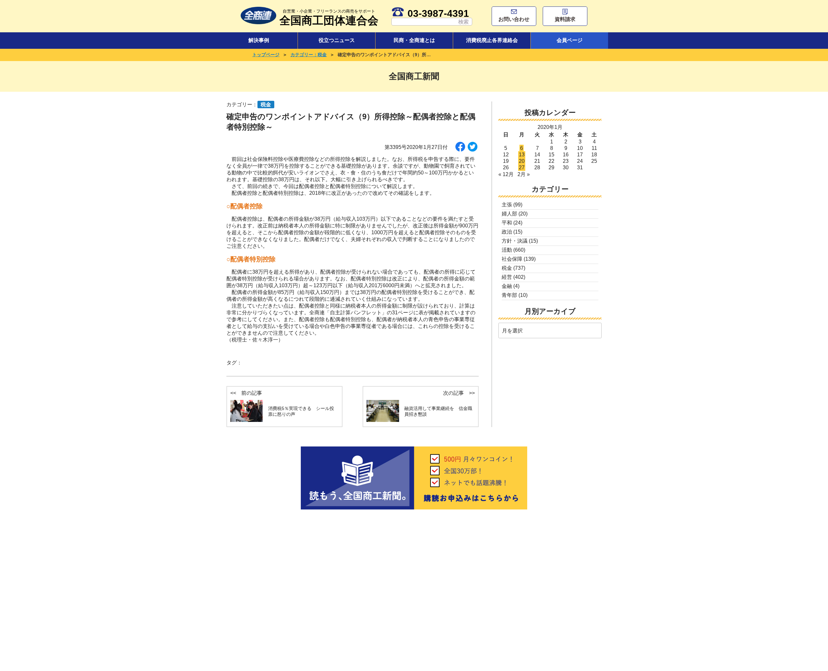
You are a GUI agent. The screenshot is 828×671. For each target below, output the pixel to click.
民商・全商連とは (414, 40)
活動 (507, 250)
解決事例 (258, 40)
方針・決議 (515, 241)
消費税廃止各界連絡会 (492, 40)
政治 (507, 232)
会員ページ (570, 40)
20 (522, 161)
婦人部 (509, 213)
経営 (507, 277)
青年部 (509, 295)
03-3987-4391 (438, 13)
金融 (507, 286)
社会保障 (512, 259)
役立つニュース (337, 40)
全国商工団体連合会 (328, 17)
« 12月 (506, 174)
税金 (507, 268)
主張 (507, 204)
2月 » (524, 174)
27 (522, 167)
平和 (507, 222)
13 (522, 154)
